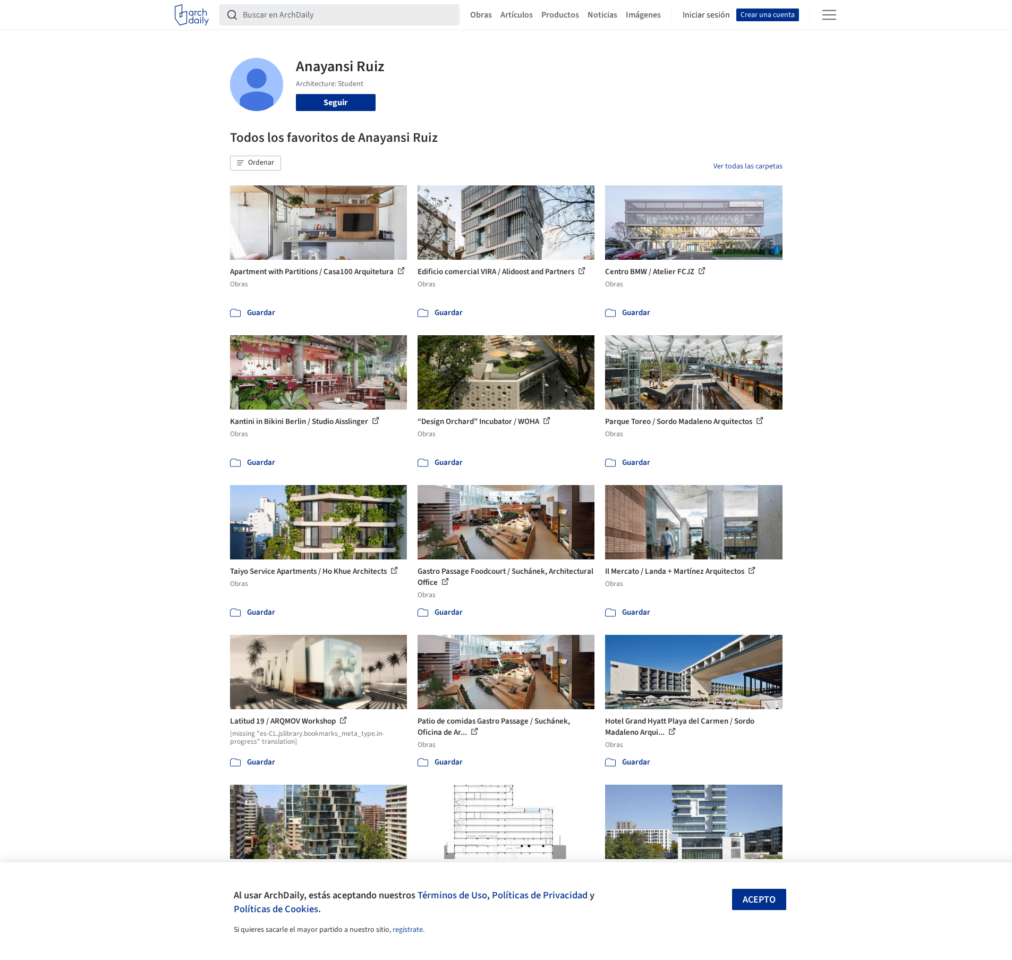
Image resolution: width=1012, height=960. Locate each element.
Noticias (602, 15)
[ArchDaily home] (192, 15)
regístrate (408, 929)
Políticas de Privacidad (540, 895)
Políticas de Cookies (276, 909)
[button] (255, 163)
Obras (481, 15)
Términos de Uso (452, 895)
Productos (560, 15)
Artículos (516, 15)
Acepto (759, 899)
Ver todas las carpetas (748, 166)
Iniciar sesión (706, 15)
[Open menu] (829, 14)
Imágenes (643, 15)
